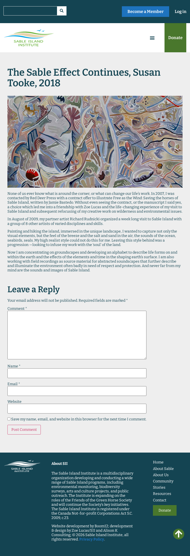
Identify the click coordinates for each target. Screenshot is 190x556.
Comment (17, 309)
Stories (159, 487)
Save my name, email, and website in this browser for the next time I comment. (78, 419)
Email (13, 384)
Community (163, 481)
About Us (161, 475)
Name (14, 366)
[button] (152, 38)
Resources (162, 493)
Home (158, 462)
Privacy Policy (91, 539)
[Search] (61, 10)
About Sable (163, 468)
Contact (159, 500)
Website (14, 402)
